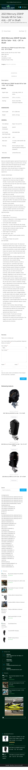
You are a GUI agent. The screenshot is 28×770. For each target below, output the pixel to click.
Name (3, 364)
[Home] (1, 22)
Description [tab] (14, 73)
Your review (4, 350)
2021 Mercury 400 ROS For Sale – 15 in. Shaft (14, 413)
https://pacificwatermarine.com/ (14, 669)
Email (16, 364)
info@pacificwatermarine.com (13, 665)
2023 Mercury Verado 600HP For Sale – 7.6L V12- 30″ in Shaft (14, 444)
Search (3, 487)
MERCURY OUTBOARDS (11, 64)
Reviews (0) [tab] (14, 76)
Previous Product (7, 31)
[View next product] (26, 31)
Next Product (21, 31)
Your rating (4, 345)
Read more (14, 417)
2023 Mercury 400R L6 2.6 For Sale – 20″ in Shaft (14, 476)
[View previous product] (2, 31)
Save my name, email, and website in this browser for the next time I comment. (13, 373)
